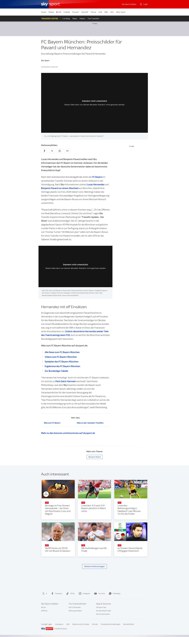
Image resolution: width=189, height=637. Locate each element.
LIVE (59, 12)
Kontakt (95, 624)
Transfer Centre (49, 18)
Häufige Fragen (46, 624)
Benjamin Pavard (94, 457)
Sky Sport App (101, 607)
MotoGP (84, 12)
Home (43, 12)
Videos (51, 12)
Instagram (86, 593)
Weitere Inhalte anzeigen (94, 566)
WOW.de (44, 611)
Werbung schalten (75, 611)
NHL (112, 12)
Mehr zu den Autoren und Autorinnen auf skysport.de (68, 433)
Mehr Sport (120, 12)
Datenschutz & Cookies (80, 624)
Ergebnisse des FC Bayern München (62, 366)
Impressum (59, 624)
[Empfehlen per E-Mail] (67, 151)
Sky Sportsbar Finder (103, 611)
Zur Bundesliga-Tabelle (56, 371)
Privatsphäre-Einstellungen (110, 624)
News (74, 18)
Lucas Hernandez (95, 184)
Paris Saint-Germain (65, 381)
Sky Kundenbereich (103, 614)
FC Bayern (97, 177)
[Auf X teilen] (52, 151)
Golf (100, 12)
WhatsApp (116, 593)
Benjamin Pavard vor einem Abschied (59, 188)
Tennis (93, 12)
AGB (67, 624)
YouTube (101, 593)
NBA (106, 12)
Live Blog (66, 18)
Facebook (58, 593)
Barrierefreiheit (128, 624)
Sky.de (43, 607)
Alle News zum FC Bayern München (62, 352)
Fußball (67, 12)
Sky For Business (75, 607)
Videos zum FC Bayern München (61, 356)
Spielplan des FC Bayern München (61, 361)
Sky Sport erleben (129, 4)
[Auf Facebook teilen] (44, 151)
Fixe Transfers (93, 18)
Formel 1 (75, 12)
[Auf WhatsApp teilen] (59, 151)
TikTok (72, 593)
